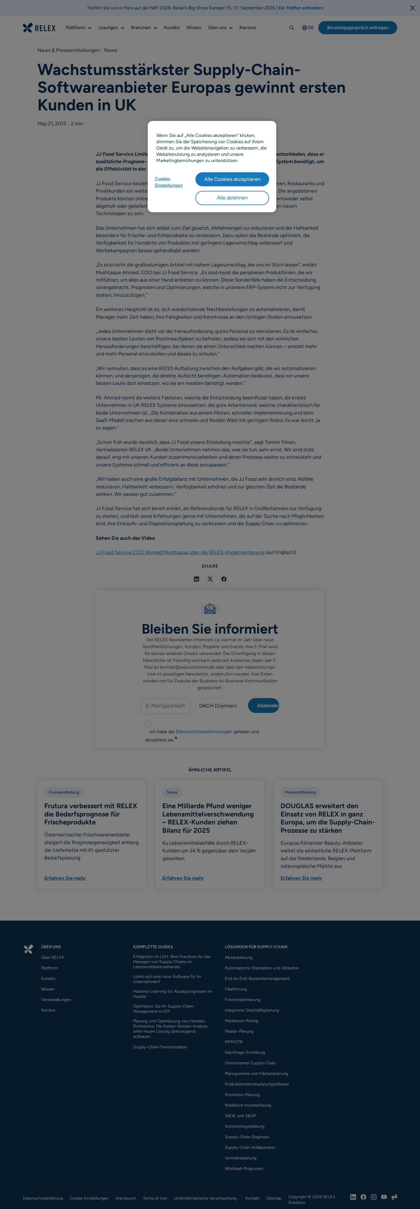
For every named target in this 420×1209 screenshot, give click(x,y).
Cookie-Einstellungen (169, 182)
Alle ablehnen (232, 198)
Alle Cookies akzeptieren (232, 179)
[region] (212, 166)
